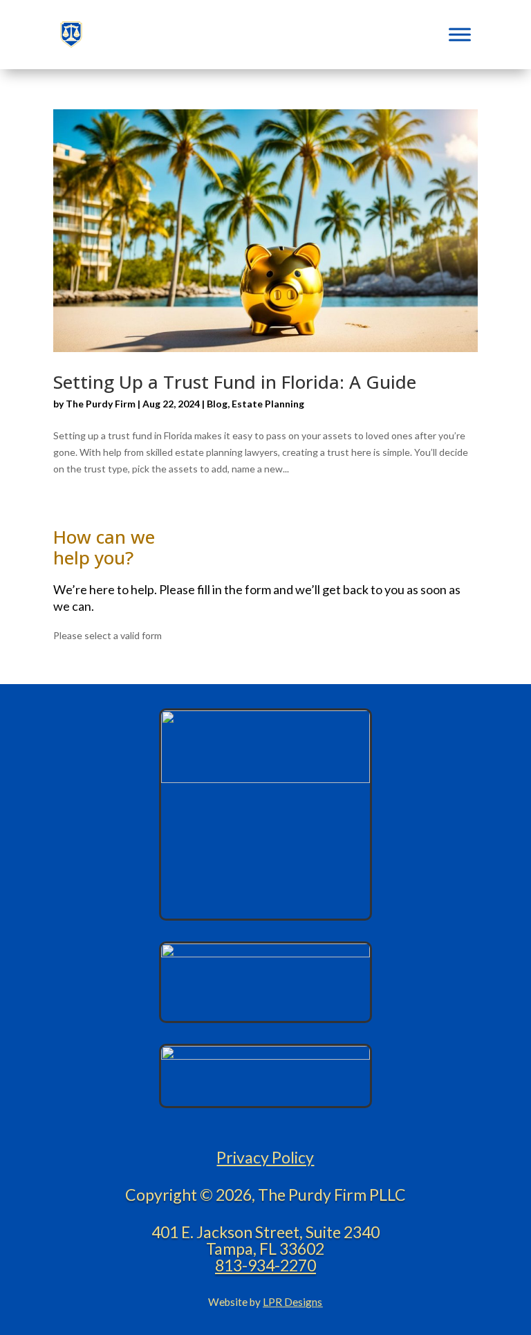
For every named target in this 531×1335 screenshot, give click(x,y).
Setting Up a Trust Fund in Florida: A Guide (234, 381)
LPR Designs (292, 1302)
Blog (217, 403)
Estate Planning (268, 403)
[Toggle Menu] (460, 34)
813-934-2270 (265, 1265)
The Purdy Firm (101, 403)
